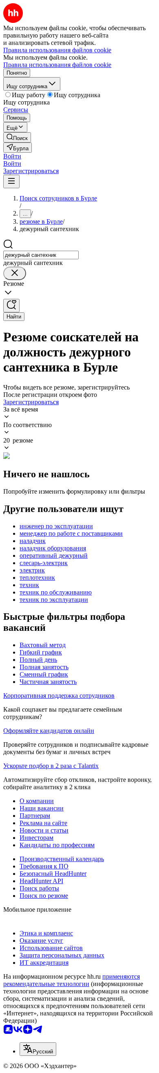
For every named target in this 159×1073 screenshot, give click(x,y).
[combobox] (41, 255)
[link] (17, 137)
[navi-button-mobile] (11, 181)
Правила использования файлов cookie (57, 64)
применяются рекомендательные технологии (71, 980)
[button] (12, 156)
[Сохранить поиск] (11, 305)
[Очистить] (14, 273)
